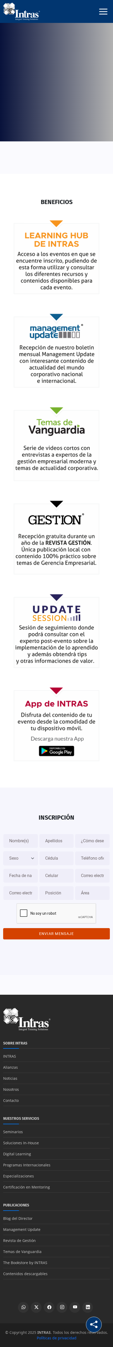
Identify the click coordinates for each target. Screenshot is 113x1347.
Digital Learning (17, 1153)
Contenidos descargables (25, 1273)
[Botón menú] (103, 11)
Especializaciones (18, 1175)
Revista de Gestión (19, 1240)
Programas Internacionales (26, 1164)
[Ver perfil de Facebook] (49, 1307)
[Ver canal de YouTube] (74, 1307)
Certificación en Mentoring (26, 1187)
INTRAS (9, 1056)
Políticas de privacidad (56, 1337)
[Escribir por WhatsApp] (23, 1307)
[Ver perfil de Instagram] (61, 1307)
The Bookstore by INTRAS (25, 1262)
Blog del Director (18, 1218)
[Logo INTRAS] (21, 11)
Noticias (10, 1078)
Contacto (11, 1100)
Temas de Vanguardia (22, 1251)
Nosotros (11, 1089)
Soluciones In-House (21, 1142)
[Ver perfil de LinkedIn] (87, 1307)
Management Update (21, 1229)
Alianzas (10, 1067)
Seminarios (13, 1131)
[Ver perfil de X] (36, 1307)
